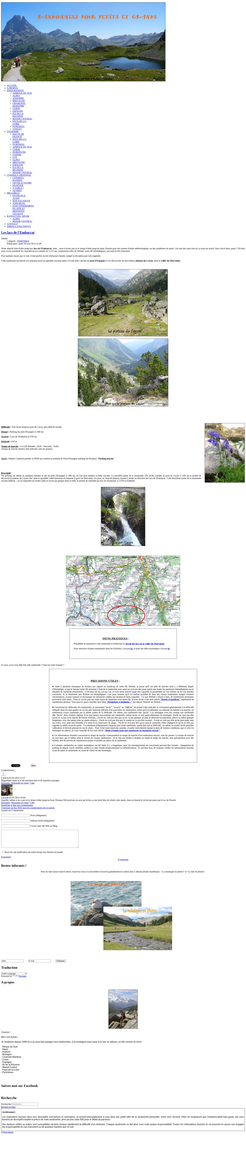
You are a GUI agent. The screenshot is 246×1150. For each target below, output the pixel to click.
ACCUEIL (12, 85)
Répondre (5, 783)
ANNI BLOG (19, 203)
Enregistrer (6, 857)
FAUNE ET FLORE (22, 183)
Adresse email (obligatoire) (42, 820)
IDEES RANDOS (15, 90)
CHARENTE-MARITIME (19, 104)
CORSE (16, 108)
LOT (15, 157)
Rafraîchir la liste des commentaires (17, 805)
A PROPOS (12, 88)
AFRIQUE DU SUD (22, 93)
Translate (22, 976)
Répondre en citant (20, 783)
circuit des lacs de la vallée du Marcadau (144, 644)
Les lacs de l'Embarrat (17, 232)
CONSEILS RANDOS (18, 178)
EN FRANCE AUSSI (19, 196)
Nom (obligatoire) (38, 815)
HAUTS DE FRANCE (18, 135)
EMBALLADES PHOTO (19, 226)
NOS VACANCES (21, 201)
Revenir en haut (8, 1107)
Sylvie (6, 797)
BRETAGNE (19, 101)
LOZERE (17, 154)
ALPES (16, 95)
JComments (123, 859)
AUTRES (17, 190)
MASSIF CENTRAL (22, 119)
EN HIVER (18, 185)
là (169, 648)
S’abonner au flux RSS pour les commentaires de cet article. (28, 808)
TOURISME (13, 131)
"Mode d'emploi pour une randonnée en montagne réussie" (132, 730)
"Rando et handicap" (170, 699)
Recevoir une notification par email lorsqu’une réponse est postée (34, 852)
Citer (32, 783)
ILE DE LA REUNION (18, 114)
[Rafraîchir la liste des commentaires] (15, 770)
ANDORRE (18, 98)
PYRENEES (18, 126)
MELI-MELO (13, 193)
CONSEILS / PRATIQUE (19, 175)
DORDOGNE (19, 152)
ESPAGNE (18, 111)
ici (131, 648)
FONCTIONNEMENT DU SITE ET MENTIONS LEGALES (23, 210)
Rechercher (6, 1104)
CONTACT (12, 224)
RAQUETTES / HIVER (18, 216)
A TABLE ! (18, 188)
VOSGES (17, 129)
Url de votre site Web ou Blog (43, 826)
